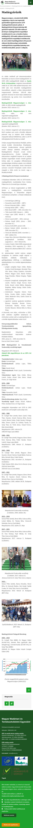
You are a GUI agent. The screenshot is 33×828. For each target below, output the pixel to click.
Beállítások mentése (9, 815)
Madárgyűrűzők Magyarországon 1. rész (16, 103)
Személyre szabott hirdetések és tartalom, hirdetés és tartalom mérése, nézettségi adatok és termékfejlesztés (16, 804)
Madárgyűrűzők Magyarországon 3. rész (16, 121)
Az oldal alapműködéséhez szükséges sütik (17, 799)
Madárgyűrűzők (9, 8)
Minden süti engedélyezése (11, 824)
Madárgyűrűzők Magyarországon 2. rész (16, 111)
